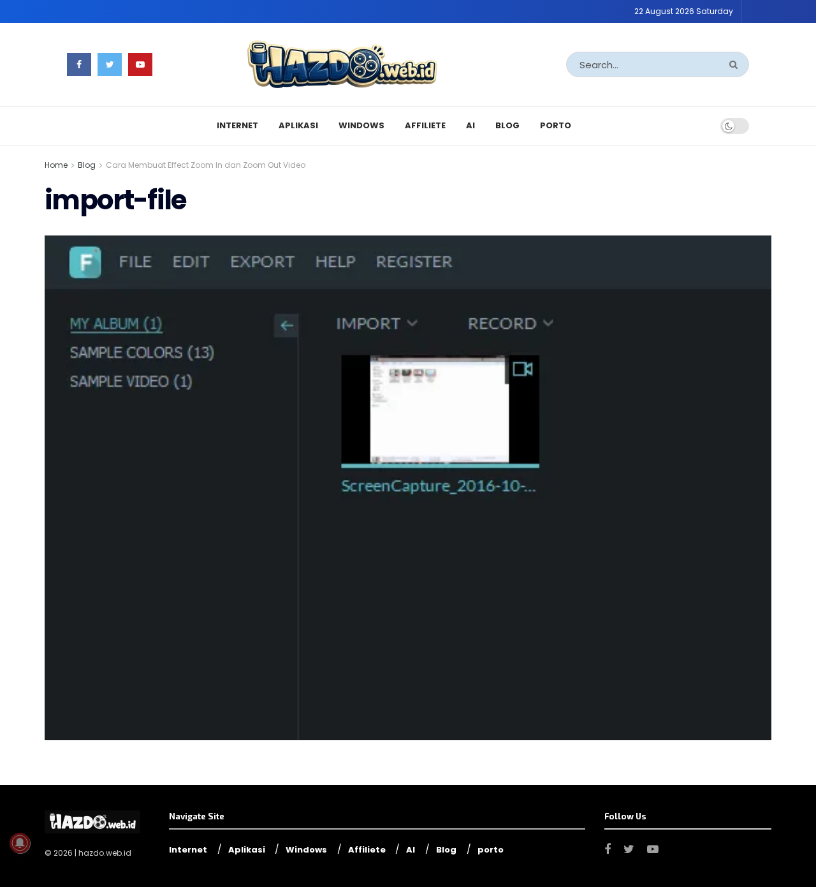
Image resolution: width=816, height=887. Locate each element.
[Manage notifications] (20, 843)
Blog (507, 125)
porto (555, 125)
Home (56, 165)
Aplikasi (298, 125)
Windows (361, 125)
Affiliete (425, 125)
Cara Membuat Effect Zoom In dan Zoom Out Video (205, 165)
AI (470, 125)
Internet (237, 125)
